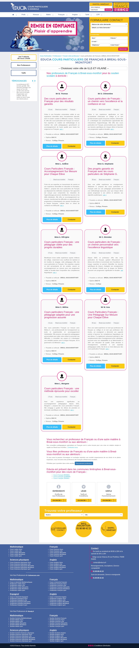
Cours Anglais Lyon (56, 569)
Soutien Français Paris (57, 620)
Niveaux (36, 14)
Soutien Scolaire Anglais (58, 633)
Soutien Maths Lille (16, 621)
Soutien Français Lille (57, 621)
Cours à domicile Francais (58, 582)
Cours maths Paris (16, 549)
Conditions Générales (102, 645)
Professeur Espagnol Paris (19, 598)
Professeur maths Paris (17, 584)
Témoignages (19, 81)
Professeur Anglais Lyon (58, 605)
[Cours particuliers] (23, 57)
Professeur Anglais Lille (57, 600)
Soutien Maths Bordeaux (18, 624)
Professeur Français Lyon (58, 590)
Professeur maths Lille (17, 585)
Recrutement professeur (84, 463)
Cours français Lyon (56, 556)
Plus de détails (52, 146)
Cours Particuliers (46, 56)
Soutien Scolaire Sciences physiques (22, 633)
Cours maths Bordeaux (17, 554)
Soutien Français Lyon (57, 626)
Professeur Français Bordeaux (60, 588)
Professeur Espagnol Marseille (20, 601)
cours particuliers (68, 59)
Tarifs (87, 14)
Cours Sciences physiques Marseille (22, 565)
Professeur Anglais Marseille (59, 601)
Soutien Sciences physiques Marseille (22, 637)
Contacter (71, 146)
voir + (61, 129)
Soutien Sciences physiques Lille (21, 636)
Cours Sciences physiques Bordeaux (22, 567)
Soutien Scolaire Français (58, 618)
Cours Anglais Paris (56, 562)
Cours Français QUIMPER (61, 476)
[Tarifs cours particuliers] (23, 73)
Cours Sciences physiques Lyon (20, 569)
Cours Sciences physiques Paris (20, 562)
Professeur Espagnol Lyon (18, 605)
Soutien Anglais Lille (56, 636)
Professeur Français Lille (58, 585)
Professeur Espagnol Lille (18, 600)
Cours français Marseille (58, 552)
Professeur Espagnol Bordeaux (20, 603)
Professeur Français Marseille (60, 587)
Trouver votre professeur (71, 56)
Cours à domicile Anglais (58, 597)
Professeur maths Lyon (17, 590)
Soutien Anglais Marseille (58, 637)
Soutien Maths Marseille (18, 623)
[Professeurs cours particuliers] (23, 65)
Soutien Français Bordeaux (58, 624)
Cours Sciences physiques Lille (20, 564)
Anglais (75, 14)
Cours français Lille (56, 551)
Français (61, 14)
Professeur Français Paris (58, 584)
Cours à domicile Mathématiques (21, 582)
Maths (48, 14)
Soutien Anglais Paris (57, 634)
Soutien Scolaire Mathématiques (21, 618)
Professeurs (57, 56)
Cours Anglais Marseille (58, 565)
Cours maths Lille (16, 551)
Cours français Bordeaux (58, 554)
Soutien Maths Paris (16, 620)
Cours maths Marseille (17, 552)
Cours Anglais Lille (56, 564)
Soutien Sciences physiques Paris (21, 634)
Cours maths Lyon (16, 556)
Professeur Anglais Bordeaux (59, 603)
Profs (24, 14)
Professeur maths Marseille (19, 587)
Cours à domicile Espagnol (19, 597)
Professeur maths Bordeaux (19, 588)
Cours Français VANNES (61, 478)
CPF (98, 14)
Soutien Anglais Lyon (56, 641)
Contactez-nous (73, 447)
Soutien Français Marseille (58, 623)
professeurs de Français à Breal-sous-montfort (77, 73)
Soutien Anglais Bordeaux (58, 639)
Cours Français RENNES (61, 475)
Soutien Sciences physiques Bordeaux (22, 639)
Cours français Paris (56, 549)
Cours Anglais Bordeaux (58, 567)
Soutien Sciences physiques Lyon (21, 641)
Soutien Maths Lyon (16, 626)
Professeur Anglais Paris (58, 598)
